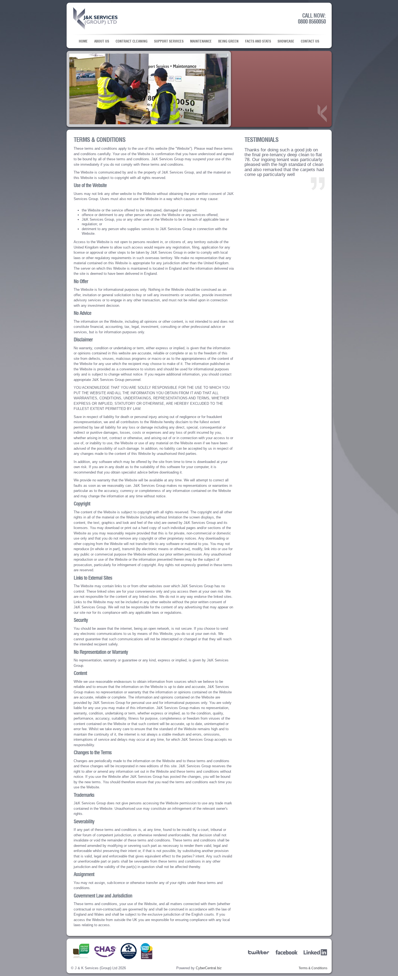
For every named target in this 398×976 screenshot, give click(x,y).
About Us (101, 41)
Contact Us (310, 41)
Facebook (287, 952)
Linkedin (315, 952)
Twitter (259, 952)
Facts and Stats (258, 41)
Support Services (169, 41)
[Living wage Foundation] (146, 957)
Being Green (228, 41)
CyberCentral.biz (209, 968)
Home (83, 41)
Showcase (286, 41)
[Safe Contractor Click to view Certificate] (128, 957)
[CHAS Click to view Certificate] (105, 957)
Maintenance (201, 41)
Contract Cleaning (132, 41)
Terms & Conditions (313, 968)
